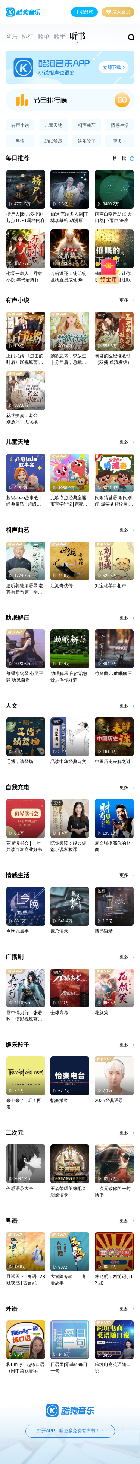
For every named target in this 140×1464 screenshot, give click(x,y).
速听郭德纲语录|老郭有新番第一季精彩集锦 (24, 589)
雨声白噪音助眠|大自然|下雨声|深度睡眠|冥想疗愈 (114, 217)
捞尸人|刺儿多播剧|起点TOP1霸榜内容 (25, 217)
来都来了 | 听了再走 (23, 1104)
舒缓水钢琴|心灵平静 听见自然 (24, 677)
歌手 (60, 36)
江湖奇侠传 (61, 585)
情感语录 (104, 931)
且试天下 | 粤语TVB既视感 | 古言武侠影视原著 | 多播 (25, 1280)
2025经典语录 (109, 1100)
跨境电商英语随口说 (113, 1367)
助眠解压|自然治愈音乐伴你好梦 (68, 677)
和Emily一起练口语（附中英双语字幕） (25, 1368)
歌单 (44, 36)
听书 (77, 35)
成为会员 (121, 12)
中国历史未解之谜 (113, 761)
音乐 (12, 36)
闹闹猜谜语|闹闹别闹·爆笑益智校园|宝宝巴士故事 (114, 501)
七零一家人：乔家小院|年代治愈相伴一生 (24, 277)
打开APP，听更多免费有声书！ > (70, 1430)
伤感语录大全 (19, 1188)
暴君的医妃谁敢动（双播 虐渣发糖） (113, 359)
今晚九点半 (17, 931)
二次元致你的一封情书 (113, 1192)
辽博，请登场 (19, 761)
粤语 (20, 141)
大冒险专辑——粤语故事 (68, 1279)
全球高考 (59, 1012)
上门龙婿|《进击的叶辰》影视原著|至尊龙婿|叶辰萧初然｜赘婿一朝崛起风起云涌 (24, 359)
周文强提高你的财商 (113, 846)
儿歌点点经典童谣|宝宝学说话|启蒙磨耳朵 (68, 501)
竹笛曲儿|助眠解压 (113, 673)
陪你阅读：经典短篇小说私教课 (68, 846)
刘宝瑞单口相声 (110, 585)
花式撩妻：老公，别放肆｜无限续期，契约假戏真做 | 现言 (25, 419)
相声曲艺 (87, 125)
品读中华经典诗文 (68, 761)
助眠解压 (53, 141)
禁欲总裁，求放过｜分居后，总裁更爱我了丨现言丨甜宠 (68, 359)
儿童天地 (53, 125)
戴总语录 (59, 931)
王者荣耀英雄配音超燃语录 (68, 1192)
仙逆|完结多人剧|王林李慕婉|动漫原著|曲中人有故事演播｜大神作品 (69, 217)
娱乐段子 (87, 141)
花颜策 (101, 1012)
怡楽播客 (59, 1100)
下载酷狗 (84, 12)
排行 (28, 36)
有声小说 (20, 125)
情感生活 (120, 125)
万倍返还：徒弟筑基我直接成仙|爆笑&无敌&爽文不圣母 (69, 277)
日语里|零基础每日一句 (68, 1367)
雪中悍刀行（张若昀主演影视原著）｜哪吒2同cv (24, 1016)
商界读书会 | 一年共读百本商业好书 (24, 846)
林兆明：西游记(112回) (114, 1279)
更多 (123, 300)
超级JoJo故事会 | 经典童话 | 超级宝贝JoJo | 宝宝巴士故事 (24, 501)
